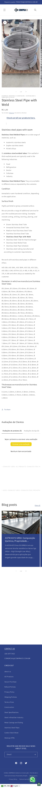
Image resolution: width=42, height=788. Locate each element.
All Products (8, 677)
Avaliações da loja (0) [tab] (31, 431)
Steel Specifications (11, 712)
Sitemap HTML (9, 738)
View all (37, 505)
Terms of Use (9, 702)
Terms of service (24, 779)
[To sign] (34, 754)
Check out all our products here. (21, 118)
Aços (5, 490)
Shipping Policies (10, 697)
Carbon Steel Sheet (11, 733)
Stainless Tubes (9, 467)
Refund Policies (10, 687)
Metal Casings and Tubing (13, 723)
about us (7, 671)
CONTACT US (9, 648)
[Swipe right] (26, 91)
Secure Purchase (10, 682)
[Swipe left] (16, 91)
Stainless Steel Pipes (11, 728)
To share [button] (7, 410)
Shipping (11, 113)
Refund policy (34, 775)
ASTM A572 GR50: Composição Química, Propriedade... (20, 539)
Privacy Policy (9, 692)
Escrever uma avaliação (21, 444)
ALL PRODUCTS (21, 467)
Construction (9, 707)
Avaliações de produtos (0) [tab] (12, 431)
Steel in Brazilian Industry (13, 717)
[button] (4, 9)
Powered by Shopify (21, 775)
